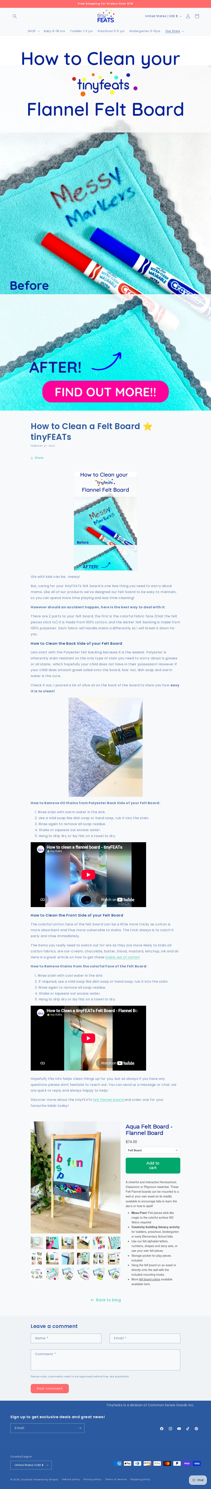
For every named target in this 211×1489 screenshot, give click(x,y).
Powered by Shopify (46, 1479)
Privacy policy (92, 1479)
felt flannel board (108, 1099)
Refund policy (71, 1479)
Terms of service (116, 1479)
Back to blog (108, 1299)
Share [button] (39, 458)
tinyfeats (27, 1479)
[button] (14, 16)
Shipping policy (140, 1479)
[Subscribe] (79, 1428)
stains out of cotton (122, 957)
